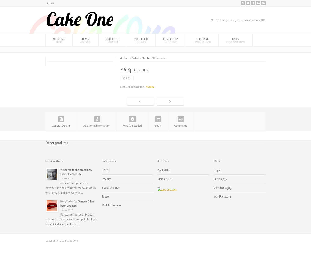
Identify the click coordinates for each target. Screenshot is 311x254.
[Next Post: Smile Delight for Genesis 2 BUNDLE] (170, 102)
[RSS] (243, 3)
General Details (61, 126)
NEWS (85, 40)
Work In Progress (111, 205)
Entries (220, 179)
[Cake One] (79, 25)
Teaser (106, 196)
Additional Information (96, 126)
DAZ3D (106, 170)
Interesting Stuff (111, 187)
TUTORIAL (202, 40)
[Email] (248, 3)
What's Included (132, 126)
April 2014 (164, 170)
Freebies (106, 179)
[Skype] (263, 3)
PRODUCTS (112, 40)
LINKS (235, 40)
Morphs (150, 86)
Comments (180, 126)
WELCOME (59, 40)
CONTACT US (171, 40)
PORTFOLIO (141, 40)
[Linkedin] (258, 3)
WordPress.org (222, 196)
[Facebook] (253, 3)
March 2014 (164, 179)
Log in (217, 170)
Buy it (158, 126)
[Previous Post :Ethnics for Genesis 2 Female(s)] (140, 102)
